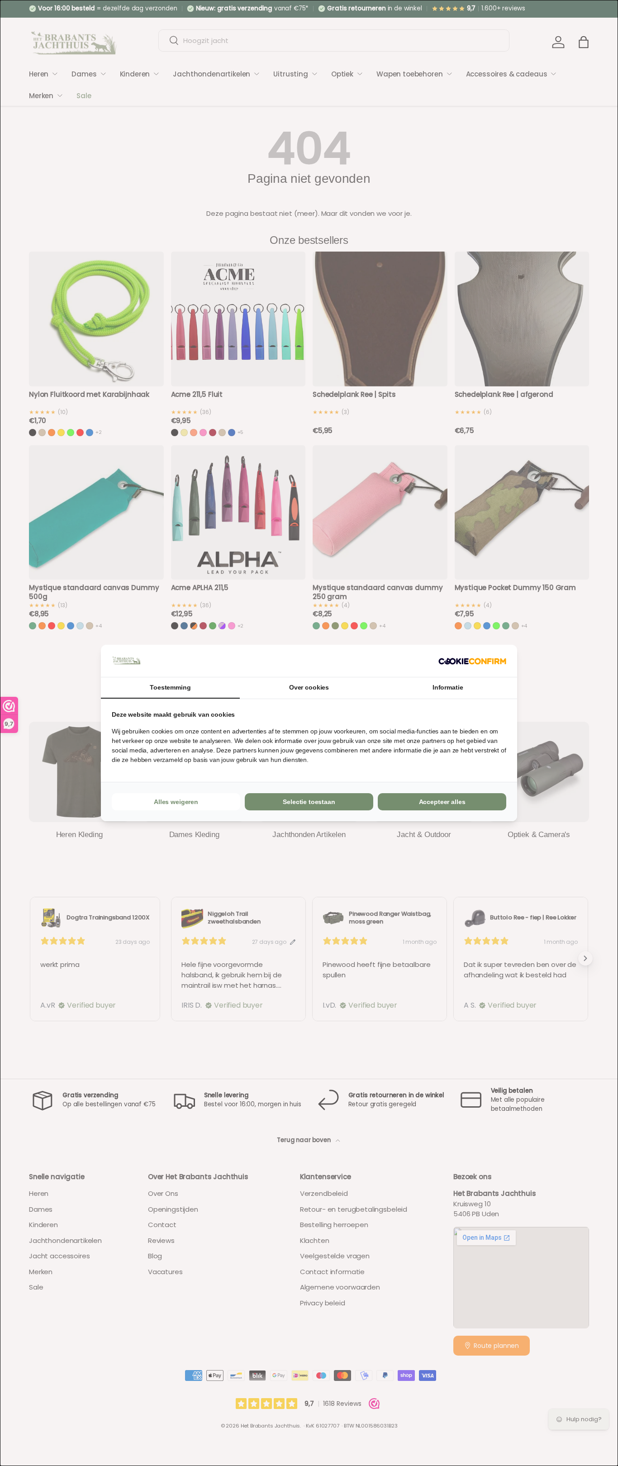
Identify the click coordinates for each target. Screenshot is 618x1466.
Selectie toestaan (309, 801)
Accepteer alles (442, 801)
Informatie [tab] (448, 687)
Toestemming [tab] (170, 687)
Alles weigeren (176, 801)
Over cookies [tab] (309, 687)
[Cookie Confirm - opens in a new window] (472, 661)
